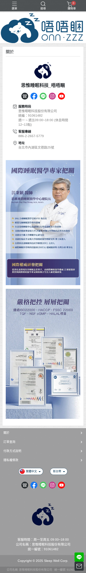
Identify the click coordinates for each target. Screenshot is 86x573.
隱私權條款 (10, 460)
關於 (6, 432)
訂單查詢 (9, 441)
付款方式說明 (12, 451)
